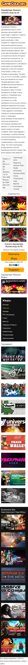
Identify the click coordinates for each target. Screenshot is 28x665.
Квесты (6, 321)
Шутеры (6, 305)
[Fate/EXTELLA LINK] (13, 557)
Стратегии (7, 328)
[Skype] (18, 265)
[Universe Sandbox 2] (13, 424)
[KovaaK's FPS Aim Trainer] (13, 575)
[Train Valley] (13, 442)
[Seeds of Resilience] (13, 371)
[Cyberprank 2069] (13, 460)
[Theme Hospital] (13, 407)
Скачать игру (14, 256)
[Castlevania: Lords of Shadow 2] (13, 610)
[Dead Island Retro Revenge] (13, 628)
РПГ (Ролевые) (8, 315)
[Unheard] (13, 354)
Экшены (6, 308)
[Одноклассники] (12, 265)
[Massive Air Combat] (13, 592)
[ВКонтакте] (10, 265)
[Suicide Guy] (13, 645)
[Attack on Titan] (13, 522)
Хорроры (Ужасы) (10, 325)
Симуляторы (7, 331)
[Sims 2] (13, 389)
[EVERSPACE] (13, 539)
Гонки (5, 318)
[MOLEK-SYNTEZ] (13, 495)
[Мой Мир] (14, 265)
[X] (16, 265)
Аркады (6, 311)
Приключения (8, 338)
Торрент (14, 269)
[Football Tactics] (13, 477)
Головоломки (8, 335)
